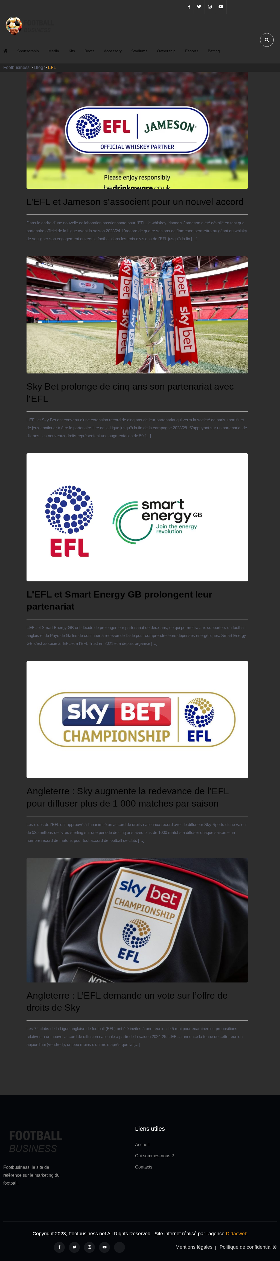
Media (53, 51)
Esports (191, 51)
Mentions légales (194, 1247)
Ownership (166, 51)
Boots (89, 51)
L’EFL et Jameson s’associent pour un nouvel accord (135, 201)
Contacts (143, 1167)
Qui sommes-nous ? (154, 1155)
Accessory (113, 51)
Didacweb (236, 1233)
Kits (72, 51)
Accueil (142, 1144)
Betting (214, 51)
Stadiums (139, 51)
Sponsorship (28, 51)
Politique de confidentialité (248, 1247)
